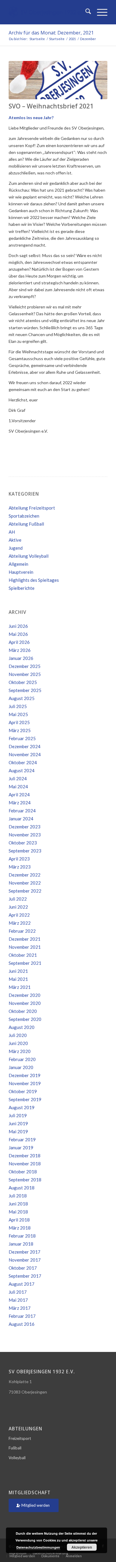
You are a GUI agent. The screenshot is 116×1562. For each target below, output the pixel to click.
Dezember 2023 (24, 826)
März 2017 (20, 1308)
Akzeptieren (81, 1547)
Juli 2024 (18, 778)
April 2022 (19, 915)
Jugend (16, 548)
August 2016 (22, 1324)
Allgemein (18, 564)
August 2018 (22, 1187)
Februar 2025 (22, 738)
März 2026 (20, 650)
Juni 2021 (18, 971)
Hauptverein (21, 572)
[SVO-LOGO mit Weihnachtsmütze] (58, 80)
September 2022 (25, 890)
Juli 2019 (18, 1115)
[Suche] (85, 12)
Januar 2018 (21, 1243)
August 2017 (22, 1284)
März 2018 (20, 1227)
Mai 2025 (18, 714)
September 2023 (25, 850)
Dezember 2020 (24, 995)
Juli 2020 (18, 1035)
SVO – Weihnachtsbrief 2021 (51, 106)
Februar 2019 (22, 1139)
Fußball (15, 1448)
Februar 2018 (22, 1235)
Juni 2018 (18, 1203)
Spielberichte (22, 588)
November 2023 (25, 834)
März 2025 (20, 730)
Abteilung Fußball (26, 524)
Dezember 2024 (24, 746)
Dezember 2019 (24, 1075)
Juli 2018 (18, 1195)
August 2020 (22, 1027)
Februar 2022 (22, 931)
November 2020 (25, 1003)
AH (12, 532)
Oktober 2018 (23, 1171)
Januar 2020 (21, 1067)
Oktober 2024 (23, 762)
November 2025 (25, 674)
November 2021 (25, 947)
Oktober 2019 (23, 1091)
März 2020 (20, 1051)
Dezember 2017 (24, 1251)
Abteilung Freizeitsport (32, 507)
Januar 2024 (21, 818)
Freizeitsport (20, 1438)
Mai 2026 (18, 634)
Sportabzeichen (24, 515)
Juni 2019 (18, 1123)
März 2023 (20, 866)
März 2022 (20, 923)
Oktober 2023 (23, 842)
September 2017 (25, 1276)
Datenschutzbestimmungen (38, 1547)
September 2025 (25, 690)
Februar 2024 (22, 810)
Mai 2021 (18, 979)
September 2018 (25, 1179)
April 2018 (19, 1219)
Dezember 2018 (24, 1155)
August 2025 (22, 698)
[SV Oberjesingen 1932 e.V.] (48, 12)
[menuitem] (85, 12)
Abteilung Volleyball (28, 556)
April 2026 (19, 642)
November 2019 (25, 1083)
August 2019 (22, 1107)
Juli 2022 (18, 898)
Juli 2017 (18, 1292)
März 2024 (20, 802)
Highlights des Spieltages (34, 580)
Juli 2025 (18, 706)
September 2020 (25, 1019)
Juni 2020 (18, 1043)
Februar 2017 (22, 1316)
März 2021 (20, 987)
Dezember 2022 (24, 874)
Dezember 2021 (24, 939)
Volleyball (17, 1457)
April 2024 (19, 794)
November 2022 (25, 882)
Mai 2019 (18, 1131)
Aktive (15, 540)
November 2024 (25, 754)
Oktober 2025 (23, 682)
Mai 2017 (18, 1300)
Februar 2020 (22, 1059)
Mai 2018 (18, 1211)
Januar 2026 (21, 658)
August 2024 (22, 770)
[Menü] (99, 12)
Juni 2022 (18, 907)
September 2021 (25, 963)
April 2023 (19, 858)
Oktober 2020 (23, 1011)
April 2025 (19, 722)
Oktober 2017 (23, 1268)
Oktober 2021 (23, 955)
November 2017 (25, 1259)
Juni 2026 (18, 626)
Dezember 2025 (24, 666)
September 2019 (25, 1099)
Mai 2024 (18, 786)
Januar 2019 (21, 1147)
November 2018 (25, 1163)
